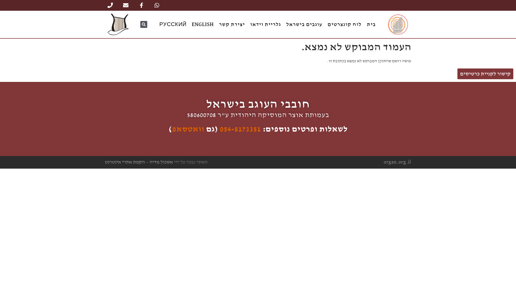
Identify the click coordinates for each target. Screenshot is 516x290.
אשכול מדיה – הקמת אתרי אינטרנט (139, 162)
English (203, 24)
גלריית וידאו (265, 24)
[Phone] (110, 5)
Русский (173, 24)
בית (371, 24)
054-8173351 (240, 129)
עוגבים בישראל (304, 24)
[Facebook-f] (141, 5)
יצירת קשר (232, 24)
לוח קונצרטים (344, 24)
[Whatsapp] (157, 5)
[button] (143, 24)
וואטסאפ (188, 129)
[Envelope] (125, 5)
